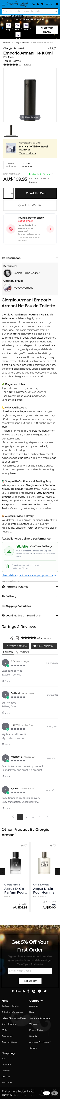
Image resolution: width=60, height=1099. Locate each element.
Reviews (6, 1070)
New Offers (7, 1082)
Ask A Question (45, 646)
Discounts (6, 1064)
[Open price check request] (50, 229)
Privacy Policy (36, 1030)
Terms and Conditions (39, 1018)
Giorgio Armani (21, 42)
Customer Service (10, 1006)
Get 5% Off (30, 981)
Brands (6, 42)
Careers (32, 1048)
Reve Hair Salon (9, 1042)
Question (22, 652)
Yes (46, 1093)
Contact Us (7, 1036)
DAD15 (18, 15)
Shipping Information (12, 1012)
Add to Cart (37, 193)
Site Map (6, 1076)
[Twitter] (54, 49)
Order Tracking (9, 1024)
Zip (3, 1058)
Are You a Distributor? (40, 1042)
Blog (31, 1012)
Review (8, 652)
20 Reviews (25, 64)
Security (33, 1036)
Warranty (34, 1024)
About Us (33, 1006)
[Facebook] (50, 49)
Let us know (25, 220)
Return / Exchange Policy (14, 1018)
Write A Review (18, 646)
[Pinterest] (39, 991)
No (54, 1093)
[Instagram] (34, 991)
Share (7, 681)
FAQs (4, 1030)
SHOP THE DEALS (47, 30)
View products (27, 153)
